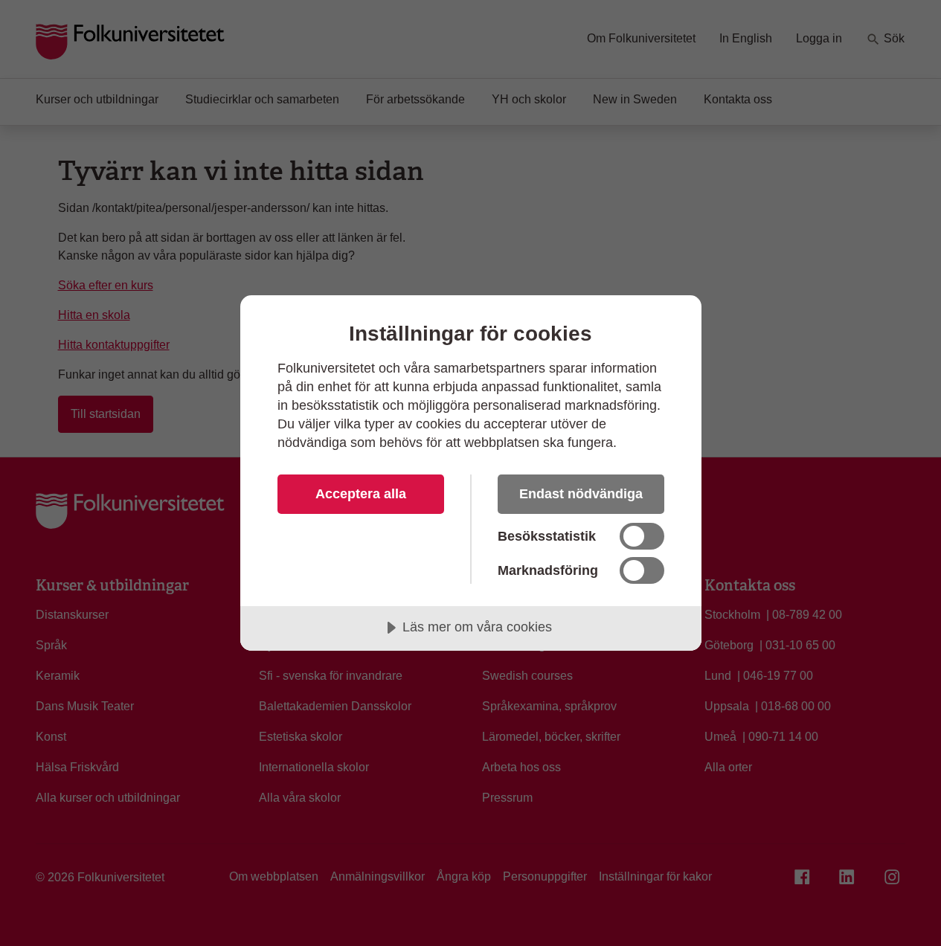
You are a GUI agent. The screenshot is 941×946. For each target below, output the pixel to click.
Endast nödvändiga (581, 493)
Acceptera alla (360, 493)
